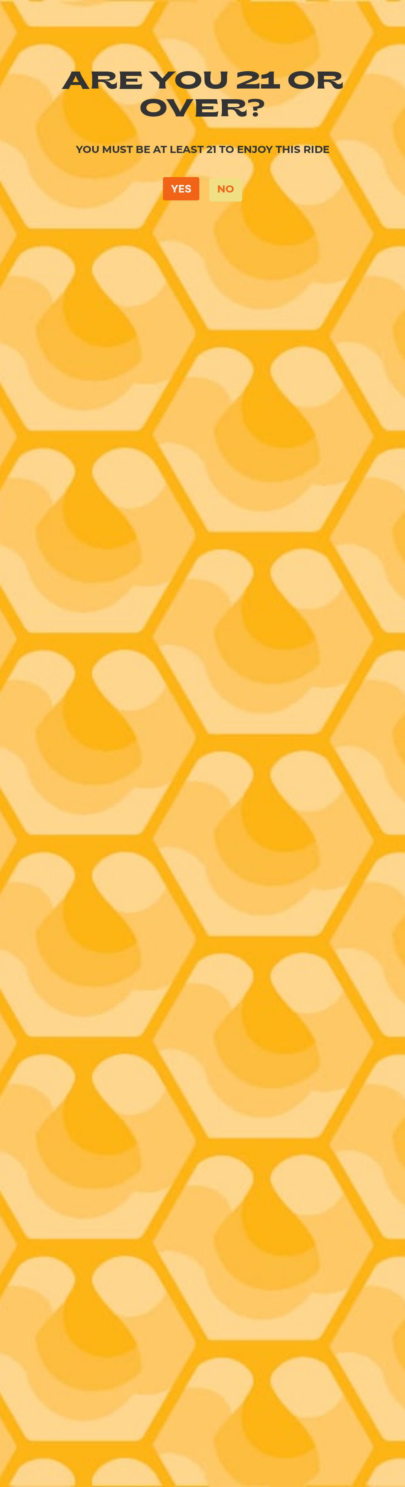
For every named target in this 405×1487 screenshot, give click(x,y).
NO (225, 190)
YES (181, 189)
